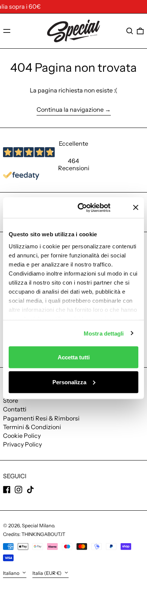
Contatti (14, 409)
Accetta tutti (74, 357)
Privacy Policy (22, 444)
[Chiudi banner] (135, 207)
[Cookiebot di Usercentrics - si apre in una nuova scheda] (89, 208)
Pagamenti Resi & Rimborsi (41, 418)
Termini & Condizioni (32, 427)
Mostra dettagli (104, 333)
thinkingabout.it (43, 534)
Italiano (11, 573)
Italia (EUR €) (47, 573)
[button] (129, 31)
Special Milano (38, 525)
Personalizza (69, 382)
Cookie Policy (22, 435)
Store (10, 400)
